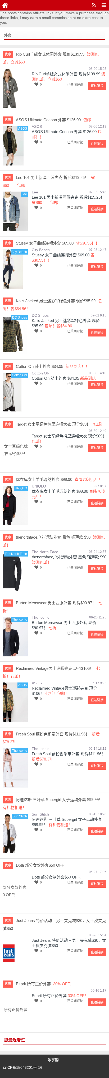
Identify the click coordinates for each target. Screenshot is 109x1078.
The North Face (45, 552)
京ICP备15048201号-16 (22, 1067)
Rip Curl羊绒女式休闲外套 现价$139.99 (66, 74)
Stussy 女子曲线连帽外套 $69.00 (60, 255)
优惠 (8, 54)
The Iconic (40, 617)
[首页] (5, 5)
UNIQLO (39, 486)
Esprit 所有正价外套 (49, 995)
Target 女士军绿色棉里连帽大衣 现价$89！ (69, 436)
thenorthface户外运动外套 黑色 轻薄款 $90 (69, 557)
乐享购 (53, 1060)
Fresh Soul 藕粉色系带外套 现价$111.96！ (68, 754)
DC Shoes (40, 315)
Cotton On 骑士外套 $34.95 (55, 378)
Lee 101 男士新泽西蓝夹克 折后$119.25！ (68, 197)
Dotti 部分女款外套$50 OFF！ (58, 877)
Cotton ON (40, 373)
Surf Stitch (40, 814)
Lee (35, 192)
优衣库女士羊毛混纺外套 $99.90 (60, 491)
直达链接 (97, 86)
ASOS (37, 126)
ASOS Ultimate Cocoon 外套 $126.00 (64, 131)
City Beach (41, 250)
